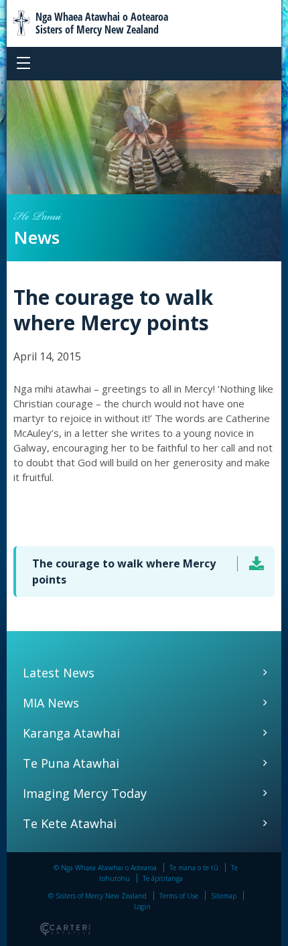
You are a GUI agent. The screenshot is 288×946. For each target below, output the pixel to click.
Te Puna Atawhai (71, 763)
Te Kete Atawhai (70, 823)
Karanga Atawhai (71, 733)
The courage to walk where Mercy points (124, 571)
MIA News (51, 703)
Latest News (58, 673)
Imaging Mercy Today (85, 793)
